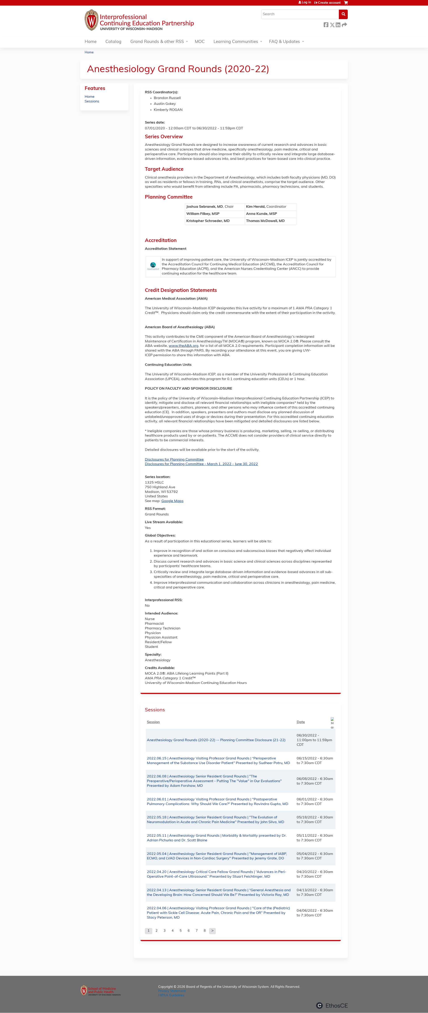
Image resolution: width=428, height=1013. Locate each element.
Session (153, 722)
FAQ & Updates (284, 42)
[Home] (152, 21)
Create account (329, 3)
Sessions (92, 101)
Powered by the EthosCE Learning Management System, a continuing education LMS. (332, 1005)
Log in (306, 2)
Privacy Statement (172, 991)
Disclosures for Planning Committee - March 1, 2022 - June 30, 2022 (201, 464)
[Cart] (346, 4)
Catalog (113, 42)
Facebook (326, 24)
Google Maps (172, 501)
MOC (200, 42)
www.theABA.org (183, 346)
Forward (344, 24)
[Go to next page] (212, 931)
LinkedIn (338, 24)
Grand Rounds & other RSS (157, 42)
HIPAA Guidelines (171, 995)
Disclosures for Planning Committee (174, 460)
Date (301, 722)
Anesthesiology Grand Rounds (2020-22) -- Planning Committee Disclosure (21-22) (216, 740)
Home (91, 42)
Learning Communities (236, 42)
